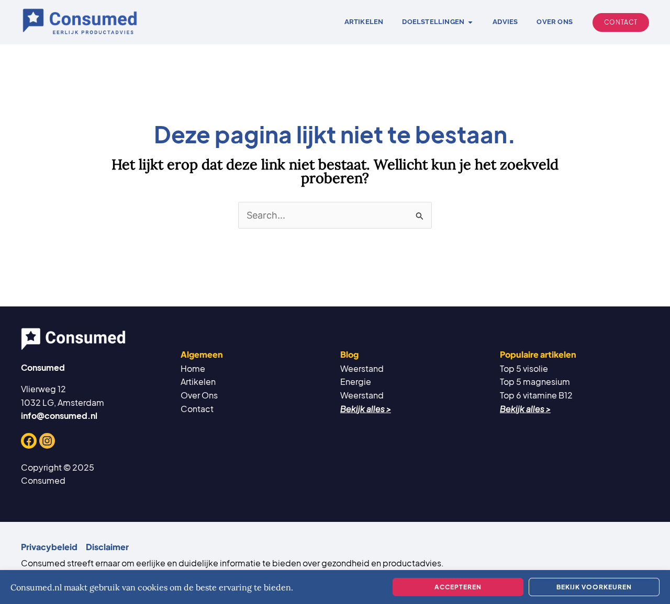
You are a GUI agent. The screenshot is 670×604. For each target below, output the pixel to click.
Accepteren (458, 587)
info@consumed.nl (59, 415)
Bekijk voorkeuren (594, 587)
